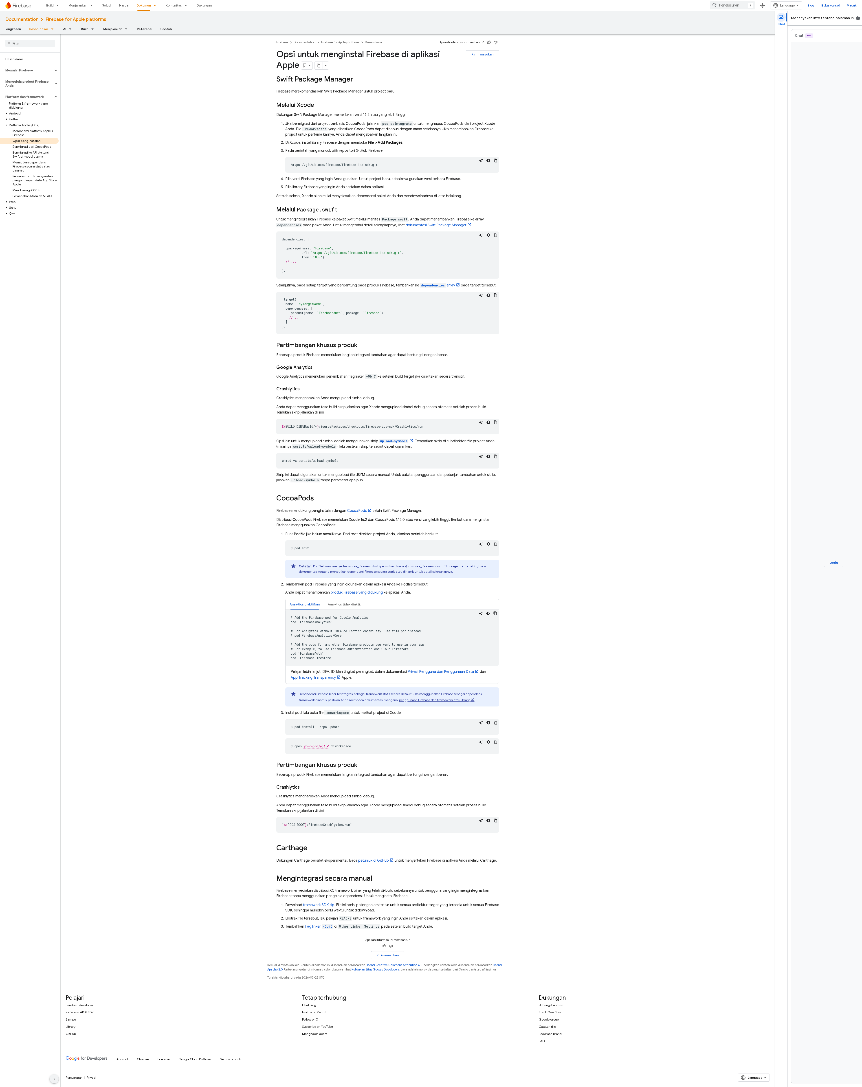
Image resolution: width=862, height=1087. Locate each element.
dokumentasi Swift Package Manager (436, 225)
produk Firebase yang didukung (357, 592)
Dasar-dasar (38, 29)
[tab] (305, 604)
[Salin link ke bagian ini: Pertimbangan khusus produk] (361, 345)
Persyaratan (74, 1077)
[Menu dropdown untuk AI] (71, 29)
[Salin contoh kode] (495, 160)
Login (833, 563)
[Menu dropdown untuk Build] (59, 5)
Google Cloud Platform (194, 1059)
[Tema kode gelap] (488, 160)
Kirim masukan (482, 54)
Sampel (71, 1019)
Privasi (91, 1077)
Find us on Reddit (314, 1012)
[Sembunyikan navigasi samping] (54, 1078)
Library (70, 1027)
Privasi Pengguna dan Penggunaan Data (441, 671)
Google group (549, 1019)
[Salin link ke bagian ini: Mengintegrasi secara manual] (376, 879)
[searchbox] (30, 43)
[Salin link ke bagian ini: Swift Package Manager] (357, 79)
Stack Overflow (550, 1012)
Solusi (106, 5)
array (438, 285)
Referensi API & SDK (80, 1012)
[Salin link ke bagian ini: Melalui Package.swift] (342, 210)
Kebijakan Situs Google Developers (375, 969)
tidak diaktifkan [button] (347, 604)
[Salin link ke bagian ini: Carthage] (311, 848)
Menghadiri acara (315, 1034)
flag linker (318, 926)
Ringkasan (13, 29)
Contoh (166, 29)
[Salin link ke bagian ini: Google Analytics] (316, 367)
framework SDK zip (318, 905)
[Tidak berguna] (495, 42)
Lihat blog (309, 1005)
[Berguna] (489, 42)
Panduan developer (79, 1005)
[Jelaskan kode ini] (481, 160)
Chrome (143, 1059)
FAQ (542, 1041)
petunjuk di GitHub (373, 860)
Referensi (144, 29)
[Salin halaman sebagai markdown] (319, 65)
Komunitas (174, 5)
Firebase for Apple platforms (76, 19)
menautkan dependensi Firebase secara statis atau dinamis (372, 572)
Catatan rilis (547, 1027)
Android (122, 1059)
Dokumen (143, 5)
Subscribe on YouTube (317, 1027)
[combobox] (732, 5)
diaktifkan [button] (305, 604)
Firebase (282, 42)
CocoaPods (357, 510)
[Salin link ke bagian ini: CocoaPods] (318, 498)
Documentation (21, 19)
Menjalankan (77, 5)
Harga (123, 5)
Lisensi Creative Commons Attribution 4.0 (394, 965)
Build (50, 5)
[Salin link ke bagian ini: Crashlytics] (304, 389)
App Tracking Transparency (313, 677)
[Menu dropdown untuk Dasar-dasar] (53, 29)
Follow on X (310, 1019)
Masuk (852, 5)
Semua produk (230, 1059)
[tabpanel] (392, 645)
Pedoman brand (550, 1034)
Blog (810, 5)
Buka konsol (830, 5)
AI (64, 29)
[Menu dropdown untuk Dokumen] (156, 5)
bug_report (858, 18)
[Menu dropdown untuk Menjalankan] (92, 5)
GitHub (71, 1034)
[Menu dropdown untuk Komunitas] (187, 5)
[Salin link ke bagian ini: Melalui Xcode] (318, 105)
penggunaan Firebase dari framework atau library (434, 700)
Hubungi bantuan (551, 1005)
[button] (26, 70)
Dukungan (204, 5)
